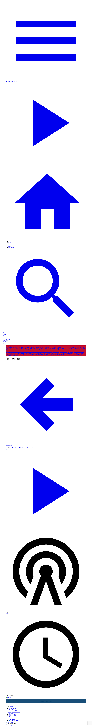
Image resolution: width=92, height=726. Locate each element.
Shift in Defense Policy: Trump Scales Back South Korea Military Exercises (44, 353)
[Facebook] (5, 343)
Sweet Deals (11, 247)
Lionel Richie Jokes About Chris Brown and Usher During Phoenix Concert (22, 354)
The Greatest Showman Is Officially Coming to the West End (49, 354)
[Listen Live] (46, 490)
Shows (9, 242)
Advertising (10, 246)
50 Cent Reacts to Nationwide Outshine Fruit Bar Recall (49, 348)
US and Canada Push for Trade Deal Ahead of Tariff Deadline (18, 347)
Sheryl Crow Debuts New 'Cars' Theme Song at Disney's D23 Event (27, 350)
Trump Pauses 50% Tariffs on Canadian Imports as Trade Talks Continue (56, 350)
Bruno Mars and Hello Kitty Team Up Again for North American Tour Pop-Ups (55, 349)
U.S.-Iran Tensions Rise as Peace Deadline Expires (28, 352)
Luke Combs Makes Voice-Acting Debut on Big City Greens (43, 347)
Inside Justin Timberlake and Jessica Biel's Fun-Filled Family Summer (23, 348)
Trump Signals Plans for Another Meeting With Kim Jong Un (26, 349)
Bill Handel (8, 613)
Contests (10, 243)
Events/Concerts (12, 245)
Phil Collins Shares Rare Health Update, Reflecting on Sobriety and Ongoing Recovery (56, 352)
